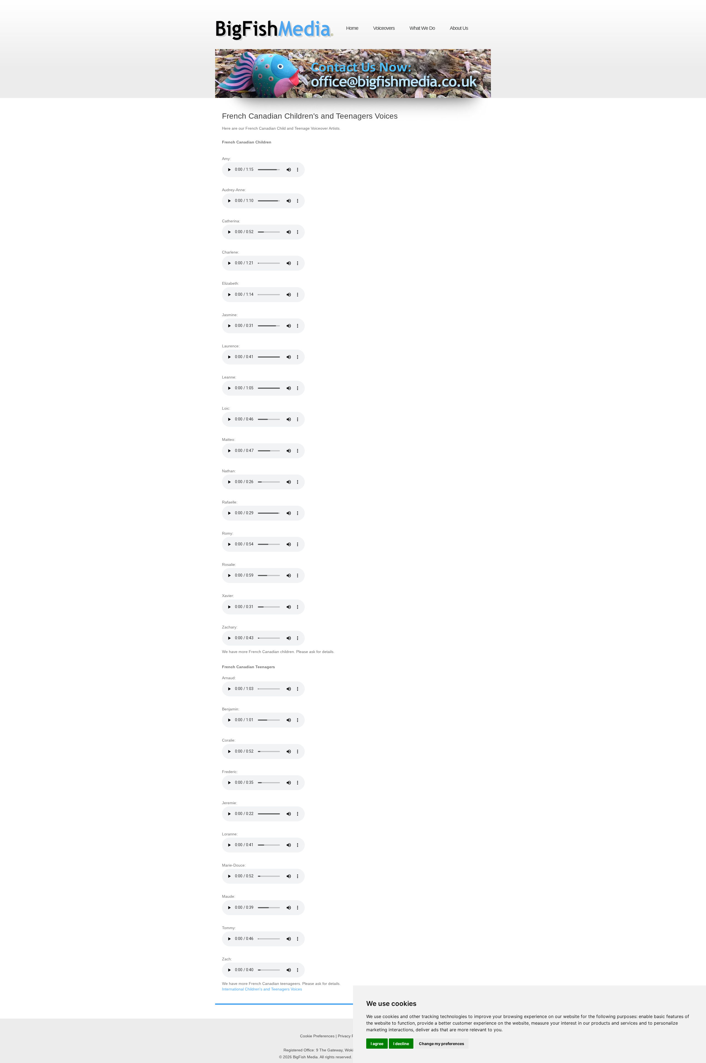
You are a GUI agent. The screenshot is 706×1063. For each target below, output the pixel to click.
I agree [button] (377, 1043)
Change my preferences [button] (441, 1043)
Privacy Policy (350, 1036)
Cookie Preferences (317, 1036)
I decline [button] (401, 1043)
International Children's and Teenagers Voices (262, 989)
